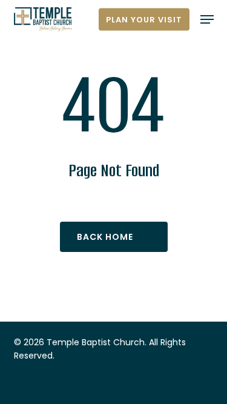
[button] (207, 19)
